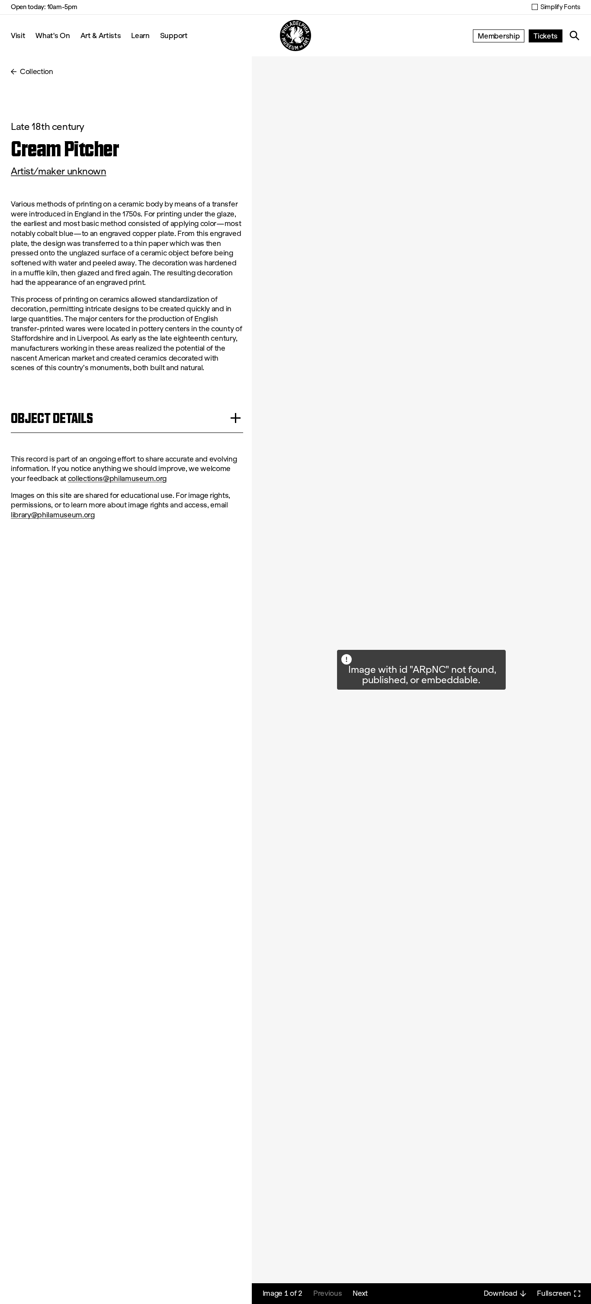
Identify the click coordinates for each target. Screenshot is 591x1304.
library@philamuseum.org (53, 515)
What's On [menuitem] (52, 35)
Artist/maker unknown (58, 171)
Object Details (52, 418)
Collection (36, 72)
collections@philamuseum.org (117, 478)
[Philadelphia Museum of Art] (295, 35)
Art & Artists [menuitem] (100, 35)
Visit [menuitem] (18, 35)
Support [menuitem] (174, 35)
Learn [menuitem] (140, 35)
